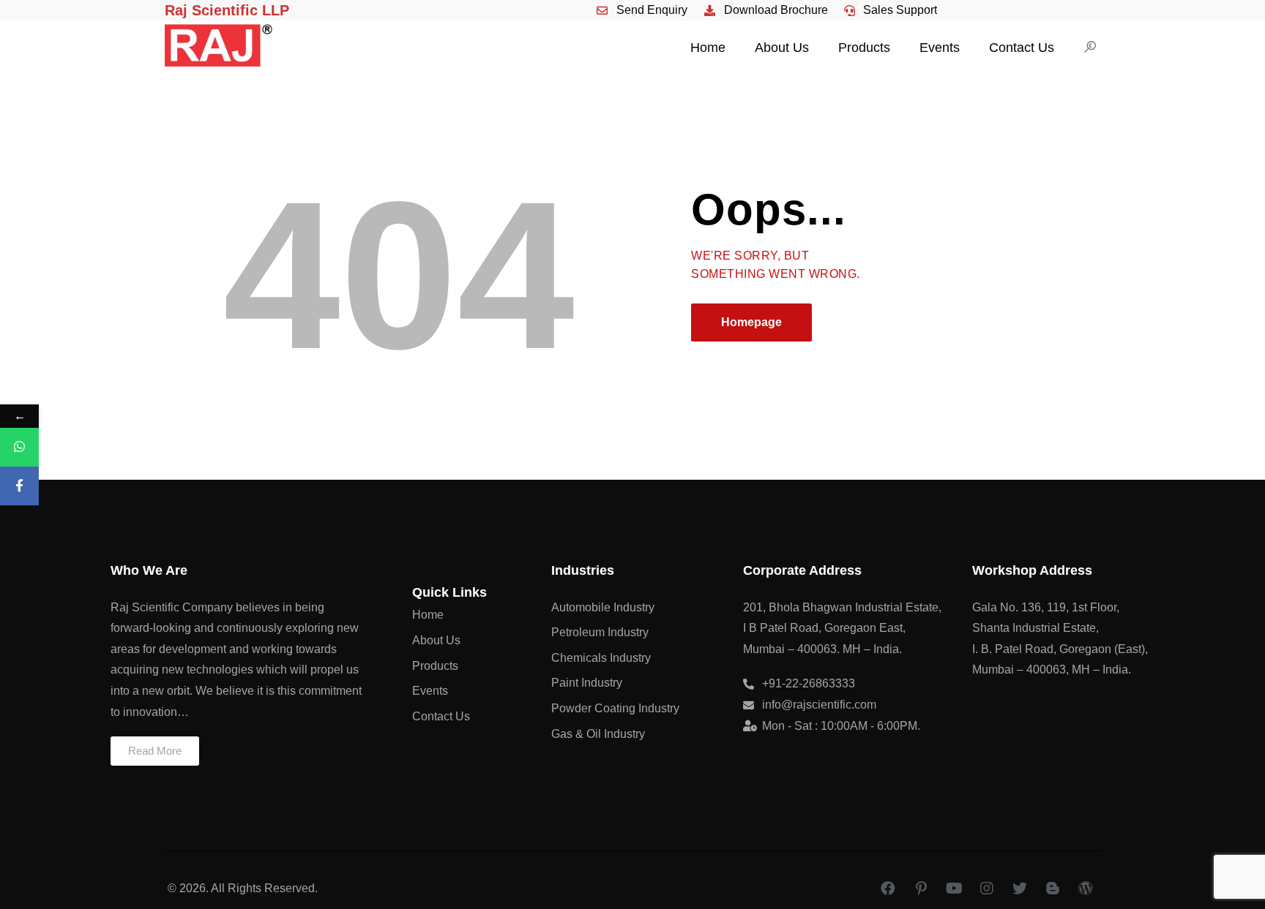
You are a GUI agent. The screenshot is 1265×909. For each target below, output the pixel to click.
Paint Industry (586, 682)
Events (939, 47)
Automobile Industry (602, 607)
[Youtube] (954, 888)
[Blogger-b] (1052, 888)
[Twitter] (1019, 888)
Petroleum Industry (600, 632)
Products (864, 47)
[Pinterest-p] (921, 888)
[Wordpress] (1085, 888)
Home (707, 47)
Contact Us (1021, 47)
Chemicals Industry (601, 658)
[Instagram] (986, 888)
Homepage (751, 322)
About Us (782, 47)
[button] (155, 751)
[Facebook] (888, 888)
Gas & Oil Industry (598, 734)
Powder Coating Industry (615, 708)
